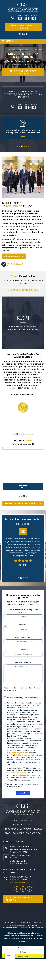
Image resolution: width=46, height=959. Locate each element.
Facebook (16, 889)
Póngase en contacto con (27, 833)
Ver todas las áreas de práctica (23, 503)
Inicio (15, 820)
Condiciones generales (17, 752)
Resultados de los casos (17, 829)
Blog (7, 833)
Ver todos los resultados (23, 290)
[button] (17, 146)
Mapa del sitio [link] (25, 928)
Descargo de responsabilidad (18, 688)
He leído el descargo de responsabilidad (24, 697)
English (23, 34)
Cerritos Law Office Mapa (22, 883)
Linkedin (23, 889)
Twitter (29, 889)
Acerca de (26, 820)
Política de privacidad (24, 755)
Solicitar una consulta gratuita (23, 26)
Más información (14, 256)
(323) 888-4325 (26, 18)
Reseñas (37, 829)
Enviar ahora (23, 793)
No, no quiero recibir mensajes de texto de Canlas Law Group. (24, 785)
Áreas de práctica (23, 824)
